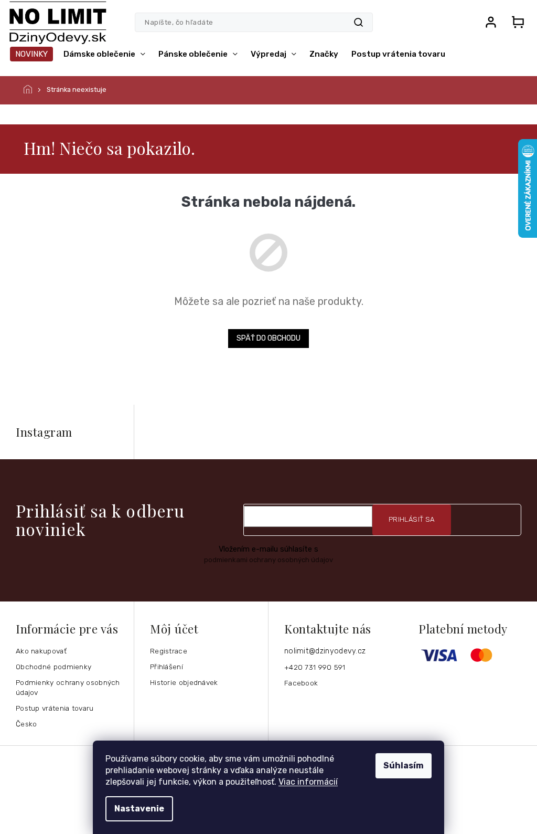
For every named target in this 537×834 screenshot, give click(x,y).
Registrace (168, 651)
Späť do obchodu (268, 338)
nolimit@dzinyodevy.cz (325, 651)
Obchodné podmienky (53, 666)
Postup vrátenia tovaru (55, 708)
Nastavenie (139, 809)
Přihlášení (166, 666)
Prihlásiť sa (412, 519)
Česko (26, 724)
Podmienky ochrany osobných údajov (68, 687)
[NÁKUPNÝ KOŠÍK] (517, 22)
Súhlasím (403, 765)
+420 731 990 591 (315, 667)
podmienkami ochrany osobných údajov (268, 560)
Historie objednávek (184, 682)
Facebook (301, 683)
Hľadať (358, 22)
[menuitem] (31, 54)
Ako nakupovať (41, 651)
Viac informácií (308, 782)
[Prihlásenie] (490, 22)
